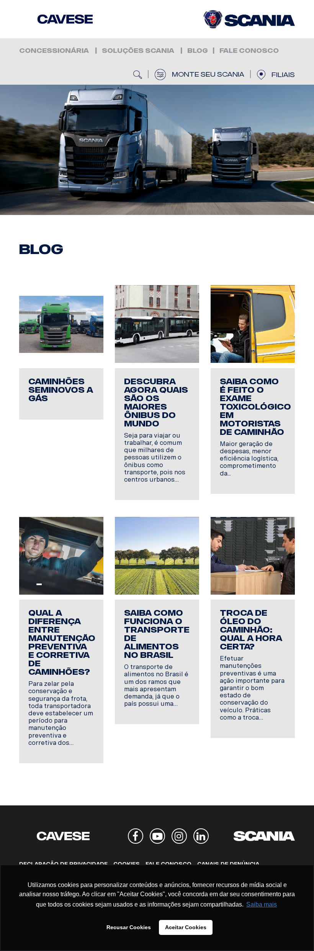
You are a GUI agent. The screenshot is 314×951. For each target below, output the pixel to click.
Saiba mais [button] (261, 904)
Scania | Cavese (65, 19)
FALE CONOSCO (249, 50)
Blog (197, 50)
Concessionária (54, 50)
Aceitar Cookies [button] (185, 927)
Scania (264, 836)
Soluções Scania (138, 50)
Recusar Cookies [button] (128, 927)
